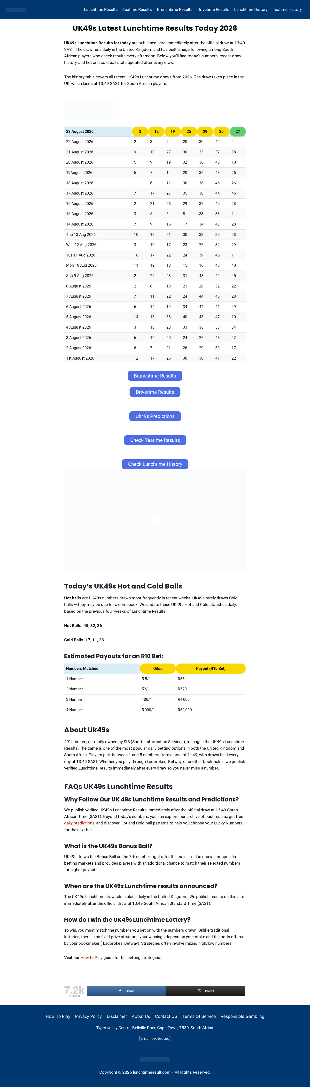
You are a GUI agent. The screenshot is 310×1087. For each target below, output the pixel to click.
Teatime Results (137, 9)
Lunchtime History (251, 9)
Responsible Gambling (242, 1016)
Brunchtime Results (175, 9)
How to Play (91, 957)
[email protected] (155, 1038)
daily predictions (79, 823)
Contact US (166, 1016)
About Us (141, 1016)
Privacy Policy (88, 1016)
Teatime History (287, 9)
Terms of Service (199, 1016)
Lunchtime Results (101, 9)
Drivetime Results (213, 9)
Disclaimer (117, 1016)
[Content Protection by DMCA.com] (155, 1059)
